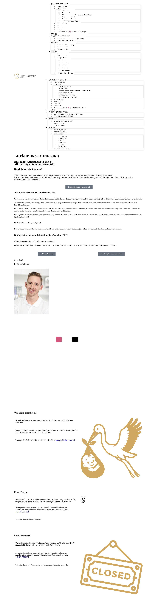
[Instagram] (59, 339)
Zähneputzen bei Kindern (66, 40)
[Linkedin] (91, 339)
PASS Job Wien (63, 49)
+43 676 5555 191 (22, 512)
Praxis (54, 34)
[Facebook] (67, 339)
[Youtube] (83, 339)
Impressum (85, 330)
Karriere (55, 43)
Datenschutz (73, 330)
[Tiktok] (75, 339)
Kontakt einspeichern (65, 73)
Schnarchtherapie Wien (70, 21)
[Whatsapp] (99, 339)
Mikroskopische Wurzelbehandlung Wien (74, 91)
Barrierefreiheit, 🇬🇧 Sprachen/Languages (72, 32)
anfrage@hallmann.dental (65, 440)
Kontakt (54, 51)
